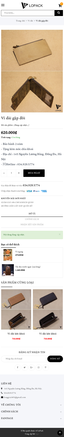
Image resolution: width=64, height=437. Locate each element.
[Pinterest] (46, 367)
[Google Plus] (32, 367)
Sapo (37, 434)
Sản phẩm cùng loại (17, 282)
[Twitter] (25, 367)
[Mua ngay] (23, 309)
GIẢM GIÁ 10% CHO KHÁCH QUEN (17, 203)
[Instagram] (39, 367)
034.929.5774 (31, 185)
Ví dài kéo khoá (16, 334)
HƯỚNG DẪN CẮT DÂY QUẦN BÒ (16, 206)
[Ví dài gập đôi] (32, 71)
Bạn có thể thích (10, 244)
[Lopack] (32, 5)
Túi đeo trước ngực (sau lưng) (27, 267)
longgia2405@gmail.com (15, 397)
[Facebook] (18, 367)
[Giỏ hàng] (60, 6)
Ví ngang (19, 252)
